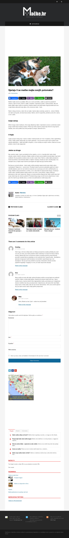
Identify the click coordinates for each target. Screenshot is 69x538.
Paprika (10, 489)
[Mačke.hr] (34, 11)
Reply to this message (21, 265)
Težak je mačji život (13, 475)
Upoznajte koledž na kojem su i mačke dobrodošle (34, 230)
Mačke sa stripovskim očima (21, 483)
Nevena (22, 193)
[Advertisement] (34, 41)
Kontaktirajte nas (18, 520)
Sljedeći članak (52, 207)
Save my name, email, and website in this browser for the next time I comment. (30, 355)
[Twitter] (9, 370)
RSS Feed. (53, 520)
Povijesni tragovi (18, 477)
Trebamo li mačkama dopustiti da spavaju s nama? (14, 230)
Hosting (17, 247)
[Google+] (15, 370)
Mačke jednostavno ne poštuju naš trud (18, 492)
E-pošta (11, 343)
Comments (24, 431)
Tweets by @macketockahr (15, 500)
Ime (9, 337)
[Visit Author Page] (10, 194)
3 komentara (14, 93)
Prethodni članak (17, 207)
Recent (18, 431)
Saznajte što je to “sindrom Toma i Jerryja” (52, 230)
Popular (11, 431)
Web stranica (12, 349)
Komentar (11, 318)
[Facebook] (12, 370)
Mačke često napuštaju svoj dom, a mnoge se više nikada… (35, 435)
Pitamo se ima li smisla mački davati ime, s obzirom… (30, 449)
